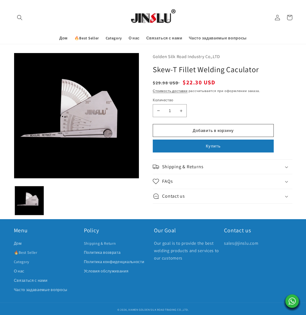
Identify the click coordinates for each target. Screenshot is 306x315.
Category (21, 261)
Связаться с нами (31, 280)
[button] (20, 17)
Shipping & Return (100, 243)
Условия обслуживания (106, 271)
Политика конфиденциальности (114, 261)
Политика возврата (102, 252)
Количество (163, 100)
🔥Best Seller (25, 252)
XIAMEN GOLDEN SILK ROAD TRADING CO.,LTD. (158, 309)
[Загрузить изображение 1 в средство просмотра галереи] (29, 200)
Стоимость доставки (170, 91)
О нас (19, 271)
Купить (213, 146)
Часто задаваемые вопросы (41, 289)
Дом (18, 243)
